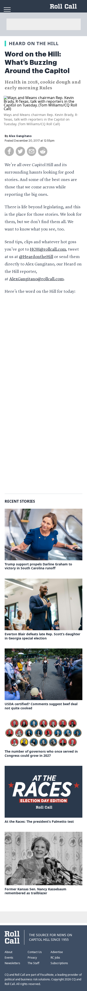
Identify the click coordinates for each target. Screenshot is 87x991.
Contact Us (35, 952)
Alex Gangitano (20, 136)
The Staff (33, 963)
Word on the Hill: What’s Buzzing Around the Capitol (37, 62)
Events (9, 958)
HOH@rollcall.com (48, 249)
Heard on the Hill (34, 43)
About (8, 952)
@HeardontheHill (36, 257)
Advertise (57, 952)
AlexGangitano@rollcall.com (36, 279)
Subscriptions (59, 963)
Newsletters (12, 963)
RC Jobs (55, 958)
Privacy (32, 958)
